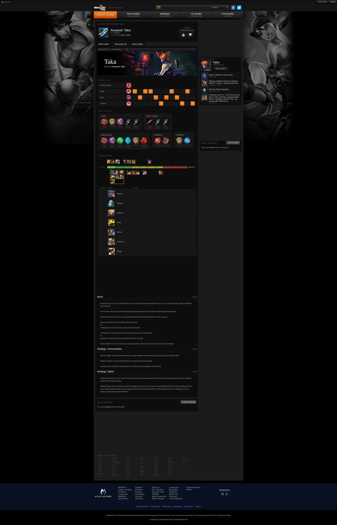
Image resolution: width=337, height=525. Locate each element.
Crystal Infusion (128, 145)
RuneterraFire (123, 499)
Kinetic (128, 475)
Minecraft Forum (158, 492)
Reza (155, 467)
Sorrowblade (166, 145)
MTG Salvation (157, 490)
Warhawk (185, 460)
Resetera (138, 492)
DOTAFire (139, 490)
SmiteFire (138, 487)
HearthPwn (173, 492)
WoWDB (155, 494)
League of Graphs (125, 490)
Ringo (156, 469)
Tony (169, 471)
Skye (169, 467)
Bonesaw (158, 145)
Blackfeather (102, 473)
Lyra (141, 469)
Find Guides (133, 14)
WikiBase (165, 14)
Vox (183, 458)
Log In (332, 2)
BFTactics (156, 487)
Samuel (156, 473)
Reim (155, 465)
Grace (114, 473)
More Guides (137, 44)
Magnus (142, 471)
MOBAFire (122, 487)
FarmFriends (140, 494)
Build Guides (103, 44)
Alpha (99, 460)
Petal (155, 460)
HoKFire (189, 490)
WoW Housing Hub (159, 496)
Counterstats (123, 494)
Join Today (322, 2)
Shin (169, 460)
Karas (128, 469)
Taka (169, 469)
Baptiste (100, 469)
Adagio (100, 458)
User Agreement (142, 506)
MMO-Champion (158, 499)
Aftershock (187, 145)
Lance (142, 462)
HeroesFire (139, 499)
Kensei (128, 471)
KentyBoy (116, 33)
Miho (141, 475)
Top (193, 297)
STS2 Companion (175, 499)
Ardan (100, 467)
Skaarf (170, 465)
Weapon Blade (150, 127)
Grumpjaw (115, 475)
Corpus (114, 465)
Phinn (156, 462)
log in (108, 407)
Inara (127, 462)
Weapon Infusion (144, 145)
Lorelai (142, 467)
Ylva (183, 465)
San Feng (157, 475)
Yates (184, 462)
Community (228, 14)
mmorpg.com (174, 487)
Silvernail (171, 462)
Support (198, 506)
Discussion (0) (121, 44)
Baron (100, 471)
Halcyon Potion (128, 127)
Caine (99, 475)
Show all (191, 167)
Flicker (114, 467)
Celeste (114, 460)
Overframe (173, 496)
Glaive (114, 471)
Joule (127, 467)
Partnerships (188, 506)
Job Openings (177, 506)
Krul (141, 460)
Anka (99, 465)
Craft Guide (105, 14)
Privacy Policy (155, 506)
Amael (100, 462)
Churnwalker (116, 462)
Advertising (166, 506)
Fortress (114, 469)
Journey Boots (120, 127)
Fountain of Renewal (120, 145)
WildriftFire (122, 496)
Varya (170, 473)
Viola (169, 475)
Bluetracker (173, 490)
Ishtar (128, 465)
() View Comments (188, 402)
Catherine (115, 458)
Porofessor (122, 492)
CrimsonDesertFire (193, 487)
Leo (141, 465)
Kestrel (128, 473)
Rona (155, 471)
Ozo (155, 458)
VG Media (196, 14)
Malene (142, 473)
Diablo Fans (173, 494)
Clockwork (112, 126)
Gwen (128, 458)
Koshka (142, 458)
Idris (127, 460)
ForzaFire (138, 496)
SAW (169, 458)
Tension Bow (104, 127)
